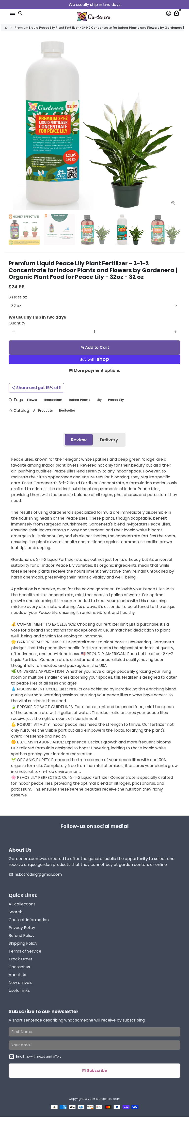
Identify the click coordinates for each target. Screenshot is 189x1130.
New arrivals (20, 982)
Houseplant (53, 400)
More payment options (97, 370)
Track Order (20, 959)
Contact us (19, 967)
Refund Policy (21, 935)
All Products (43, 410)
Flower (32, 400)
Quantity (17, 323)
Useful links (19, 990)
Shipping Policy (23, 943)
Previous (13, 124)
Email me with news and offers (38, 1056)
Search (15, 912)
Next (175, 124)
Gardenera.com (108, 1099)
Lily (99, 400)
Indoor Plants (79, 400)
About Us (17, 975)
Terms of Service (25, 951)
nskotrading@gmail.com (35, 874)
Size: (18, 297)
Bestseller (67, 410)
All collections (22, 904)
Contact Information (29, 920)
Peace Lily (116, 400)
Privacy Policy (22, 927)
